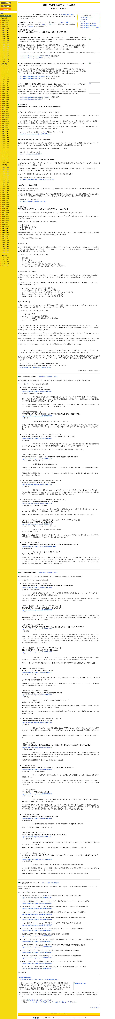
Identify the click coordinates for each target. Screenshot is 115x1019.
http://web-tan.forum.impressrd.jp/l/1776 (31, 78)
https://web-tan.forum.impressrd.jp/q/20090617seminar (35, 134)
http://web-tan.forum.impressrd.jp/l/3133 (31, 58)
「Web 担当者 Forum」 (68, 14)
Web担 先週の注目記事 (88, 23)
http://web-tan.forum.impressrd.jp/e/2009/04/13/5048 (35, 56)
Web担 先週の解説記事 (88, 25)
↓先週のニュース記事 (52, 376)
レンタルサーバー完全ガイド (46, 24)
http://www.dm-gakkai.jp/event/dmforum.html (33, 201)
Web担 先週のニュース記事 (90, 27)
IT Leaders (30, 26)
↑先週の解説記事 (54, 883)
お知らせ (84, 19)
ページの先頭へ (95, 1007)
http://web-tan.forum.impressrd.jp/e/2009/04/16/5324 (35, 97)
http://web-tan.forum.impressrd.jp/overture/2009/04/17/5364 (37, 179)
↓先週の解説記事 (42, 376)
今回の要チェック (87, 17)
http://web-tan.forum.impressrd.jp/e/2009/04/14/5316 (35, 76)
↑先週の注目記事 (42, 572)
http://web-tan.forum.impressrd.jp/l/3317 (31, 99)
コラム (83, 21)
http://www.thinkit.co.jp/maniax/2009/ (31, 154)
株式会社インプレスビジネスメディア (39, 1000)
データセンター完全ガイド (65, 22)
